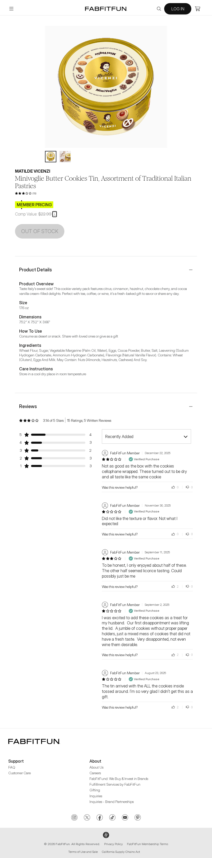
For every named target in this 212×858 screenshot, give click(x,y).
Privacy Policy (113, 844)
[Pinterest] (137, 818)
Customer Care (19, 773)
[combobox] (146, 436)
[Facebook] (99, 818)
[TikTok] (112, 818)
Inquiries (95, 796)
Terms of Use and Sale (83, 852)
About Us (96, 767)
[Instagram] (74, 818)
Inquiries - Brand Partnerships (111, 801)
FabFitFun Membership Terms (147, 844)
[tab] (50, 156)
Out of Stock (39, 231)
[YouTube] (125, 818)
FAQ (11, 767)
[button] (54, 214)
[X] (87, 818)
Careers (95, 773)
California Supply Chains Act (121, 852)
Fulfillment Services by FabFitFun (114, 784)
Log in (177, 8)
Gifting (94, 790)
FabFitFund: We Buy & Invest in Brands (118, 778)
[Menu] (11, 9)
